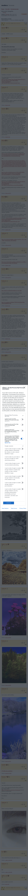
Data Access (14, 508)
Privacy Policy (22, 508)
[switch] (22, 419)
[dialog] (14, 448)
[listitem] (14, 416)
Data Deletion (5, 508)
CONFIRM (8, 502)
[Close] (24, 387)
